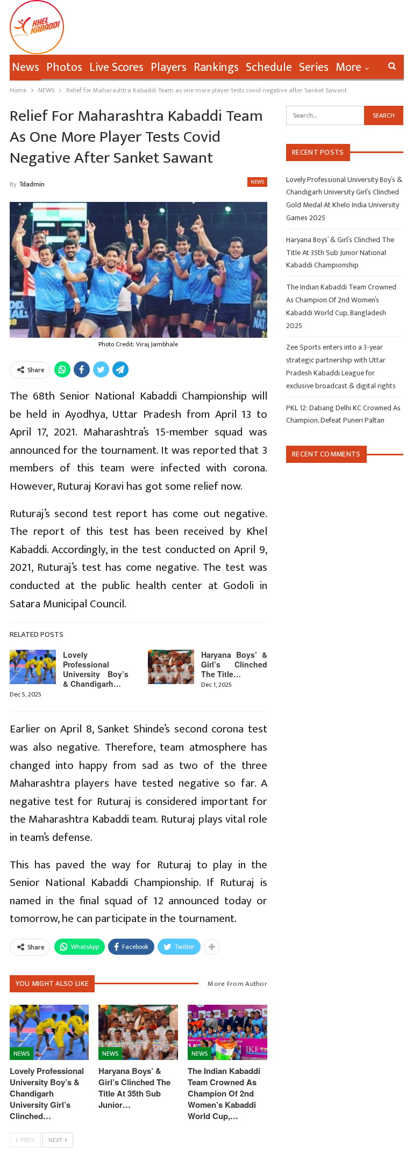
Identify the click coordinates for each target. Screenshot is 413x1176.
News (25, 67)
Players (169, 67)
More (348, 67)
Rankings (216, 67)
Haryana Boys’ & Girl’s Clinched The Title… (234, 664)
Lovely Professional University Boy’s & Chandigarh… (96, 669)
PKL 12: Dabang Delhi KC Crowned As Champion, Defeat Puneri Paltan (343, 414)
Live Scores (116, 67)
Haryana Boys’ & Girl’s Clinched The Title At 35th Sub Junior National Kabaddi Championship (340, 253)
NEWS (257, 182)
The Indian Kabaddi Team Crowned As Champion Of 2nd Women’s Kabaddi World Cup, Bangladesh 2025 (341, 306)
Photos (64, 67)
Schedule (269, 67)
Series (314, 67)
